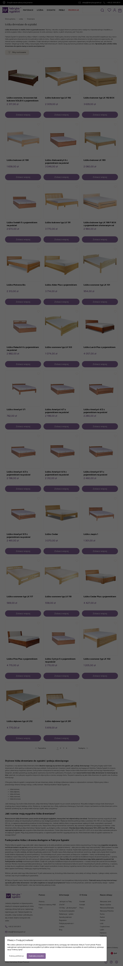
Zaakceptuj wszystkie (36, 956)
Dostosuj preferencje (16, 956)
